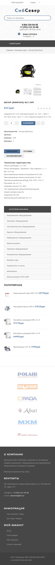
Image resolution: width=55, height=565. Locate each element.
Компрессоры (13, 260)
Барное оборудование (16, 232)
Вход (9, 531)
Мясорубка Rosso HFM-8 (23, 307)
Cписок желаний (14, 544)
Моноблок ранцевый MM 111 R (26, 320)
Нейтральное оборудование (19, 238)
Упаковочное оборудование (19, 254)
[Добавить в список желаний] (38, 123)
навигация (14, 43)
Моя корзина (12, 540)
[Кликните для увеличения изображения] (27, 72)
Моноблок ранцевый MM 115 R (26, 333)
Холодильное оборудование (19, 215)
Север (27, 10)
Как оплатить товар (15, 514)
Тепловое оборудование (17, 221)
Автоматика (12, 271)
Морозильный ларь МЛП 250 (25, 293)
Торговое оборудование (17, 249)
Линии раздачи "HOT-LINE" (18, 277)
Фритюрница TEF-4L (22, 347)
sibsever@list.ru (17, 496)
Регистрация (12, 535)
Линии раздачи (13, 243)
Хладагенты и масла (16, 266)
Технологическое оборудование (21, 226)
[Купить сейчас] (43, 123)
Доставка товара (14, 518)
